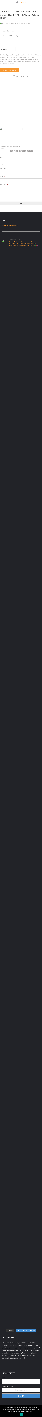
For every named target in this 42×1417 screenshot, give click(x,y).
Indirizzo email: (7, 1386)
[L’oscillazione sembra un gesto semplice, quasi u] (21, 659)
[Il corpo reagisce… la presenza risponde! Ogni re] (21, 1173)
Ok (21, 1414)
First (1, 165)
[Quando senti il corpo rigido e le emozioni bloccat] (21, 864)
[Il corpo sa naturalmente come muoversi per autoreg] (21, 1234)
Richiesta (4, 185)
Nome (2, 157)
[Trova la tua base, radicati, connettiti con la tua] (21, 461)
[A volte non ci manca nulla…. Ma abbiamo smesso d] (21, 527)
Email (2, 176)
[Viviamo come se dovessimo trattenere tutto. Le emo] (21, 1289)
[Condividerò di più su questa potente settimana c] (21, 831)
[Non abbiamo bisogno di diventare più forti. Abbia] (21, 623)
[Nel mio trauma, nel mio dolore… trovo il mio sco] (21, 958)
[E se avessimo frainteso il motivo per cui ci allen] (21, 297)
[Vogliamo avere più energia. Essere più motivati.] (21, 1046)
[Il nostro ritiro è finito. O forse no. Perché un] (21, 731)
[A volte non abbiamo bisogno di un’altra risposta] (21, 396)
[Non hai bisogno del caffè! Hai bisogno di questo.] (21, 990)
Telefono (3, 168)
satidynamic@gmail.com (10, 225)
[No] (40, 1411)
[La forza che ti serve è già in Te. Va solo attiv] (21, 1106)
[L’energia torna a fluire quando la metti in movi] (21, 799)
